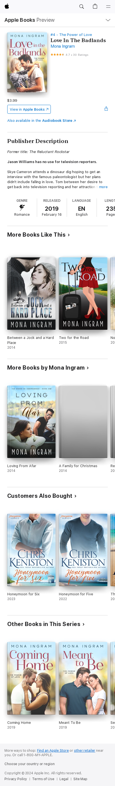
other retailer (84, 751)
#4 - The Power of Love (71, 35)
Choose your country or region (29, 764)
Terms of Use (43, 779)
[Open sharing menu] (106, 109)
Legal (63, 779)
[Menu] (108, 6)
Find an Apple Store (53, 751)
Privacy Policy (15, 779)
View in (27, 109)
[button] (81, 6)
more (103, 187)
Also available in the (40, 120)
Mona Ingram (63, 46)
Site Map (80, 779)
